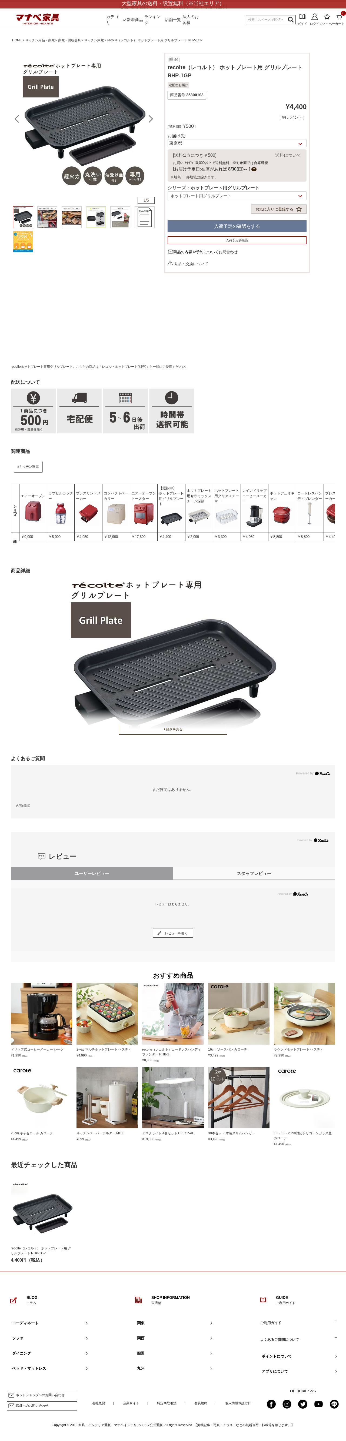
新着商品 (135, 19)
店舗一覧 (173, 19)
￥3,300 (220, 537)
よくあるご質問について (279, 1340)
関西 (141, 1338)
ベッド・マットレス (29, 1368)
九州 (141, 1368)
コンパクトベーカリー (116, 496)
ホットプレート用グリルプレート (171, 498)
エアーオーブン (33, 496)
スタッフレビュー (254, 873)
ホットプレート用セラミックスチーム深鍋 (199, 496)
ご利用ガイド (270, 1323)
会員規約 (200, 1403)
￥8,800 (276, 537)
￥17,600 (138, 537)
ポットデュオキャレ (282, 496)
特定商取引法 (167, 1403)
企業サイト (131, 1403)
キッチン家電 (94, 40)
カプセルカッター (60, 496)
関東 (141, 1323)
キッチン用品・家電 (40, 40)
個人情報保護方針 (238, 1403)
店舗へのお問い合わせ (32, 1405)
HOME (17, 40)
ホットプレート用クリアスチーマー (226, 496)
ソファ (18, 1338)
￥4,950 (82, 537)
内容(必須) (23, 805)
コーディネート (25, 1323)
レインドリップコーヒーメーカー (254, 496)
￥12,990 (111, 537)
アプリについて (275, 1371)
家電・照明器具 (69, 40)
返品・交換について (191, 263)
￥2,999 (193, 537)
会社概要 (98, 1403)
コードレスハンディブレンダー (309, 496)
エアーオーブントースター (143, 496)
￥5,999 (54, 537)
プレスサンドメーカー (88, 496)
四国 (141, 1353)
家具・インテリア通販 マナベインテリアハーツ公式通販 (120, 1425)
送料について (288, 155)
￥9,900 (27, 537)
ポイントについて (277, 1356)
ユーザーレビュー (92, 873)
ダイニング (21, 1353)
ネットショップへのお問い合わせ (40, 1395)
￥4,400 (165, 537)
